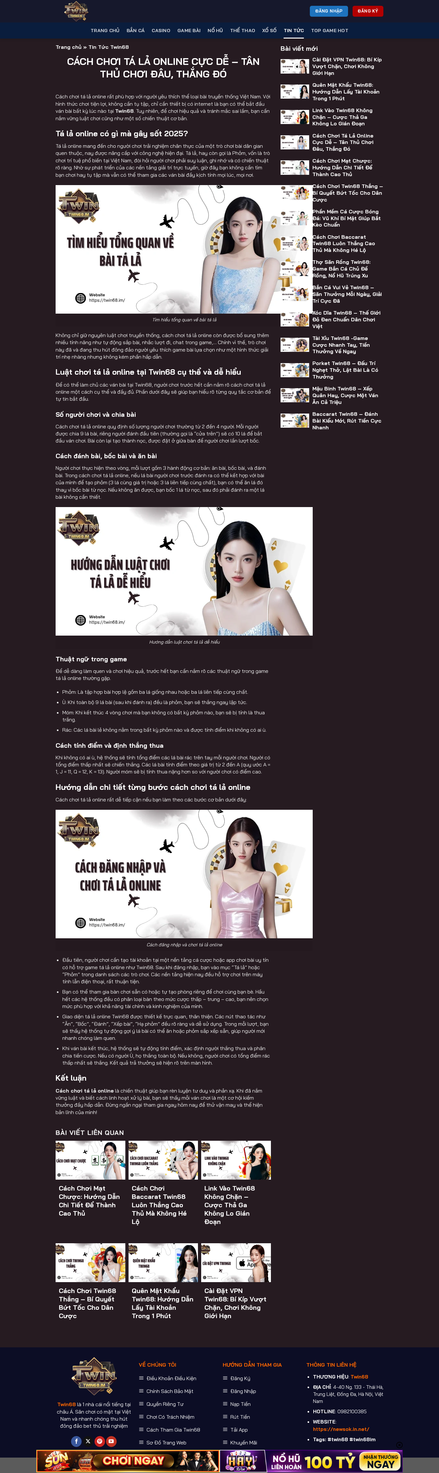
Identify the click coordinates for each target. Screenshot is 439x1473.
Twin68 (124, 111)
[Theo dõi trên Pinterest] (99, 1441)
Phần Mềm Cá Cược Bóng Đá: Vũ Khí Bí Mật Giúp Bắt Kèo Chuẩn (346, 218)
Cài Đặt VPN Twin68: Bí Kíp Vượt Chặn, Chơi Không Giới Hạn (235, 1303)
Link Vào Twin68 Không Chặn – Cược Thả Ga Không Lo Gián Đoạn (229, 1205)
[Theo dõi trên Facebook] (76, 1441)
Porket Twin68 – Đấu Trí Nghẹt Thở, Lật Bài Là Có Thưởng (345, 370)
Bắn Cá (136, 30)
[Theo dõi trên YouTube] (111, 1441)
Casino (161, 30)
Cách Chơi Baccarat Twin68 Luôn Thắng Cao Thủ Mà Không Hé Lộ (159, 1205)
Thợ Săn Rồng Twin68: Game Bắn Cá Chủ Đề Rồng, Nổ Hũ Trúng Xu (341, 269)
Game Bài (189, 30)
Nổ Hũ (215, 30)
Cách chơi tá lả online (85, 1090)
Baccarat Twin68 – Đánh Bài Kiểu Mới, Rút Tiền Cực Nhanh (346, 421)
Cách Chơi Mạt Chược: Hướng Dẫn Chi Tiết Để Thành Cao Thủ (89, 1200)
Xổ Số (269, 30)
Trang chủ (105, 30)
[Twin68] (88, 11)
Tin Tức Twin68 (108, 47)
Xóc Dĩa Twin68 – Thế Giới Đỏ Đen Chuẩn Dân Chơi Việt (346, 319)
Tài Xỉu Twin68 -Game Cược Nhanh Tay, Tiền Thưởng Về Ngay (341, 345)
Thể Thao (242, 30)
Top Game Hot (329, 30)
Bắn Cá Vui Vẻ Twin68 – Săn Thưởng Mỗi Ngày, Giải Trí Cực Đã (347, 294)
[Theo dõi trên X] (88, 1441)
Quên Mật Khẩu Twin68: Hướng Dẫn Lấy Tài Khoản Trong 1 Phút (162, 1303)
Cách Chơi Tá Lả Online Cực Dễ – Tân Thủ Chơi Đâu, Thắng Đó (342, 142)
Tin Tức (294, 30)
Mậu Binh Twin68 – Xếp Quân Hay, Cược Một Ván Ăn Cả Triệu (345, 395)
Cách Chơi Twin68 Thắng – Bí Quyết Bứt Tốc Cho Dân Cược (87, 1303)
